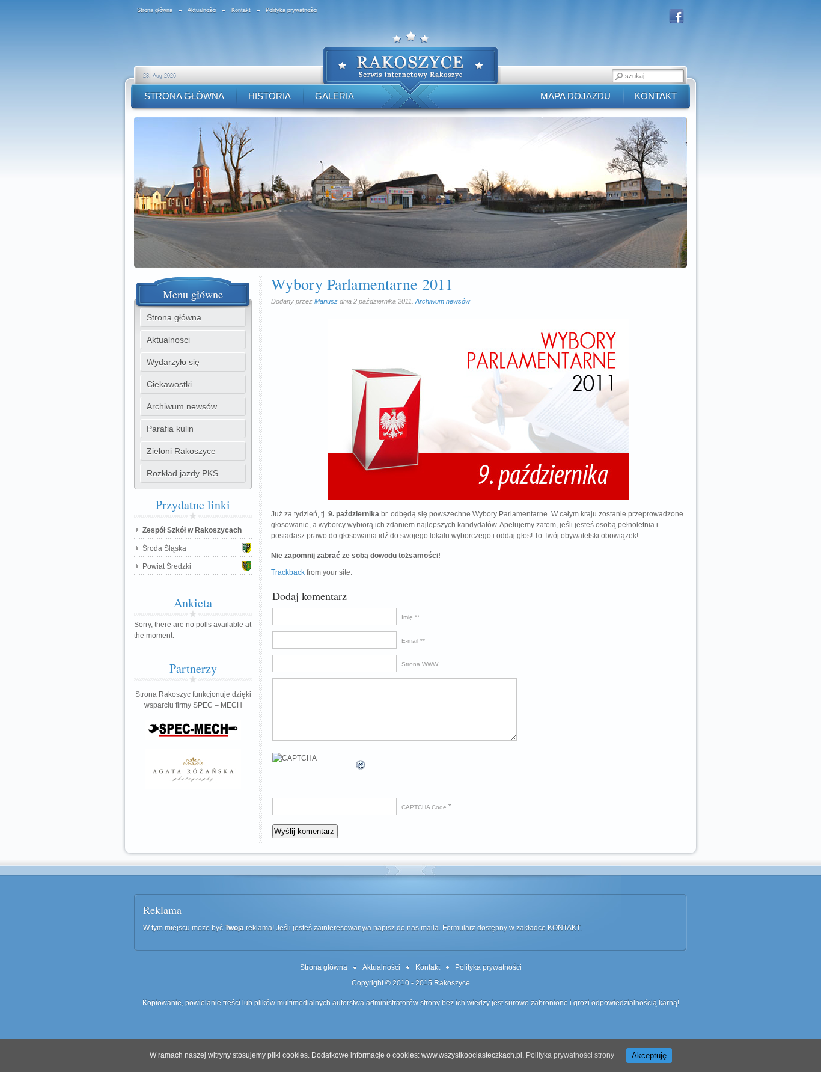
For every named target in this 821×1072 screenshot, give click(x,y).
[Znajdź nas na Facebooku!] (676, 22)
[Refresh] (361, 765)
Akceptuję (649, 1055)
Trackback (288, 572)
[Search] (618, 75)
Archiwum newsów (442, 301)
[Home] (410, 68)
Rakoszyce (452, 983)
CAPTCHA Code (424, 807)
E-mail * (412, 640)
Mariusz (326, 301)
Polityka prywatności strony (570, 1055)
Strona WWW (419, 664)
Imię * (409, 617)
